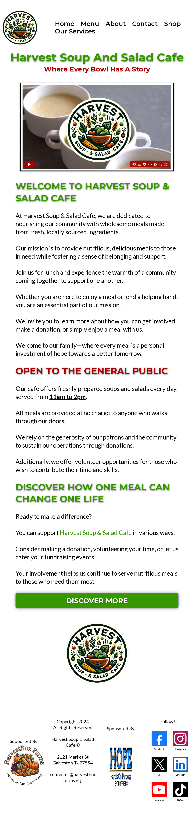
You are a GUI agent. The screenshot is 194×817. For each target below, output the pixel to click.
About (116, 23)
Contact (145, 23)
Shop (172, 23)
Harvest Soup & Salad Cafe (96, 532)
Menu (90, 23)
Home (64, 23)
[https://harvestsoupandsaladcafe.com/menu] (97, 653)
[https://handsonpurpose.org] (121, 766)
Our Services (75, 31)
